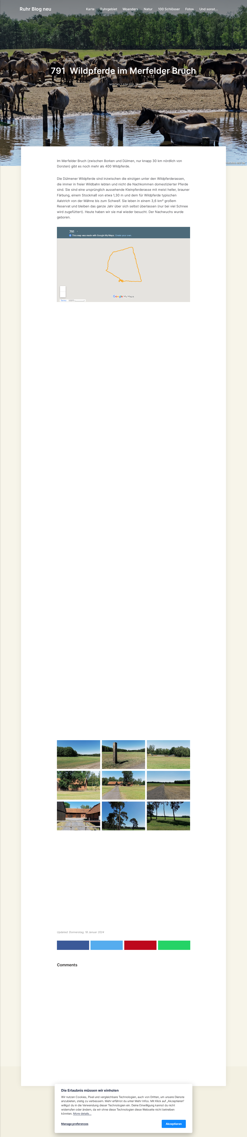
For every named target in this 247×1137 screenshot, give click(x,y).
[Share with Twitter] (107, 945)
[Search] (225, 8)
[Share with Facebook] (73, 945)
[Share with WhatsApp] (174, 945)
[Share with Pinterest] (140, 945)
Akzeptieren (174, 1123)
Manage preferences (74, 1123)
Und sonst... (208, 9)
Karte (90, 9)
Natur (148, 9)
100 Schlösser (169, 9)
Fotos (189, 9)
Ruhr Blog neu (35, 9)
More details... (82, 1113)
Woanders (130, 9)
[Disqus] (123, 1018)
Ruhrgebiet (108, 9)
